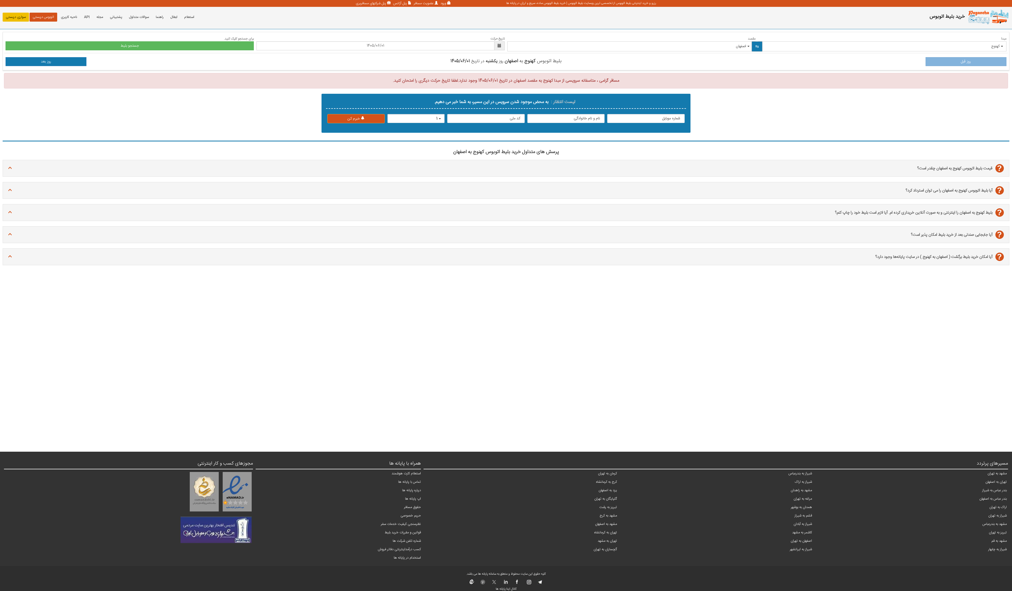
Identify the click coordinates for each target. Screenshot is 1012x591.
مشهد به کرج (608, 516)
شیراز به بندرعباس (800, 473)
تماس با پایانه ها (409, 482)
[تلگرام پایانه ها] (539, 584)
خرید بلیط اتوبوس (947, 17)
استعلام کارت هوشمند (406, 473)
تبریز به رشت (608, 507)
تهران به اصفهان (996, 482)
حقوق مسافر (412, 507)
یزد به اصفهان (608, 490)
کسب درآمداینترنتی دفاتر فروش (399, 549)
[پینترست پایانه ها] (483, 584)
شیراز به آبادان (803, 524)
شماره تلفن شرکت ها (407, 541)
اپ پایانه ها (413, 499)
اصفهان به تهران (801, 541)
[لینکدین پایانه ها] (505, 584)
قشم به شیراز (803, 516)
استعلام (189, 17)
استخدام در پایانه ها (407, 558)
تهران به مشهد (607, 541)
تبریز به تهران (998, 532)
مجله (99, 17)
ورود (442, 3)
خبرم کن (354, 119)
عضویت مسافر (423, 3)
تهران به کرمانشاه (605, 532)
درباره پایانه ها (411, 490)
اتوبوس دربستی (43, 17)
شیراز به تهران (997, 516)
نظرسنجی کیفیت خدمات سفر (401, 524)
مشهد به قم (999, 541)
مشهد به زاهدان (801, 490)
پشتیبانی (116, 17)
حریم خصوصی (411, 516)
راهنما (160, 17)
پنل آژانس (399, 3)
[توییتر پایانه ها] (494, 584)
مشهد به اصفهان (606, 524)
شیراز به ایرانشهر (801, 549)
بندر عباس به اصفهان (993, 499)
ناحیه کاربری (69, 17)
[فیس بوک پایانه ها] (517, 584)
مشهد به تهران (997, 473)
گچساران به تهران (605, 549)
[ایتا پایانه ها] (472, 584)
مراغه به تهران (803, 499)
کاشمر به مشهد (802, 532)
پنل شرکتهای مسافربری (371, 3)
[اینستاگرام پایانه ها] (528, 584)
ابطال (174, 17)
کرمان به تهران (607, 473)
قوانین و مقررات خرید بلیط (403, 532)
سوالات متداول (139, 17)
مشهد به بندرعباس (994, 524)
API (87, 17)
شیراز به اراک (803, 482)
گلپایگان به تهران (605, 499)
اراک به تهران (998, 507)
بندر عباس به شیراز (994, 490)
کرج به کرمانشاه (606, 482)
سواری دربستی (16, 17)
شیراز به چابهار (997, 549)
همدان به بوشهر (801, 507)
